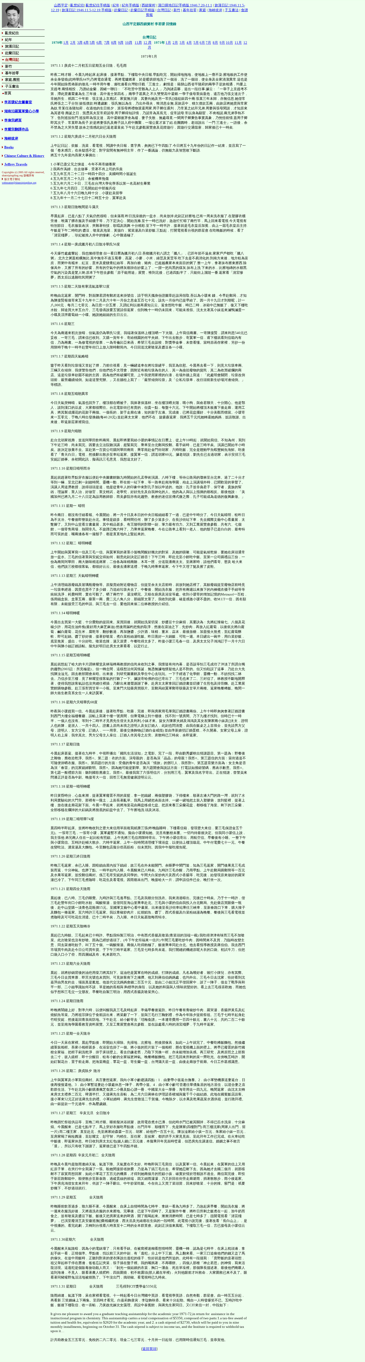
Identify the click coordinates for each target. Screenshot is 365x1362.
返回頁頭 (149, 1349)
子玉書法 (232, 10)
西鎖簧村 (149, 5)
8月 (114, 43)
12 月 (147, 43)
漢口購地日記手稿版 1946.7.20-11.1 (185, 5)
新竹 (176, 10)
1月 (66, 43)
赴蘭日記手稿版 (142, 10)
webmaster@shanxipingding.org (19, 182)
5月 (196, 43)
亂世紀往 (77, 5)
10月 (128, 43)
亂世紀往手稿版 (98, 5)
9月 (120, 43)
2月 (73, 43)
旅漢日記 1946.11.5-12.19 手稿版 (87, 10)
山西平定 (61, 5)
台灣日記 (164, 10)
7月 (107, 43)
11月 (138, 43)
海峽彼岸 (215, 10)
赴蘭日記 (121, 10)
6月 (202, 43)
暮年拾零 (190, 10)
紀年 (115, 5)
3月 (182, 43)
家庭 (202, 10)
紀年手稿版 (130, 5)
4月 (189, 43)
